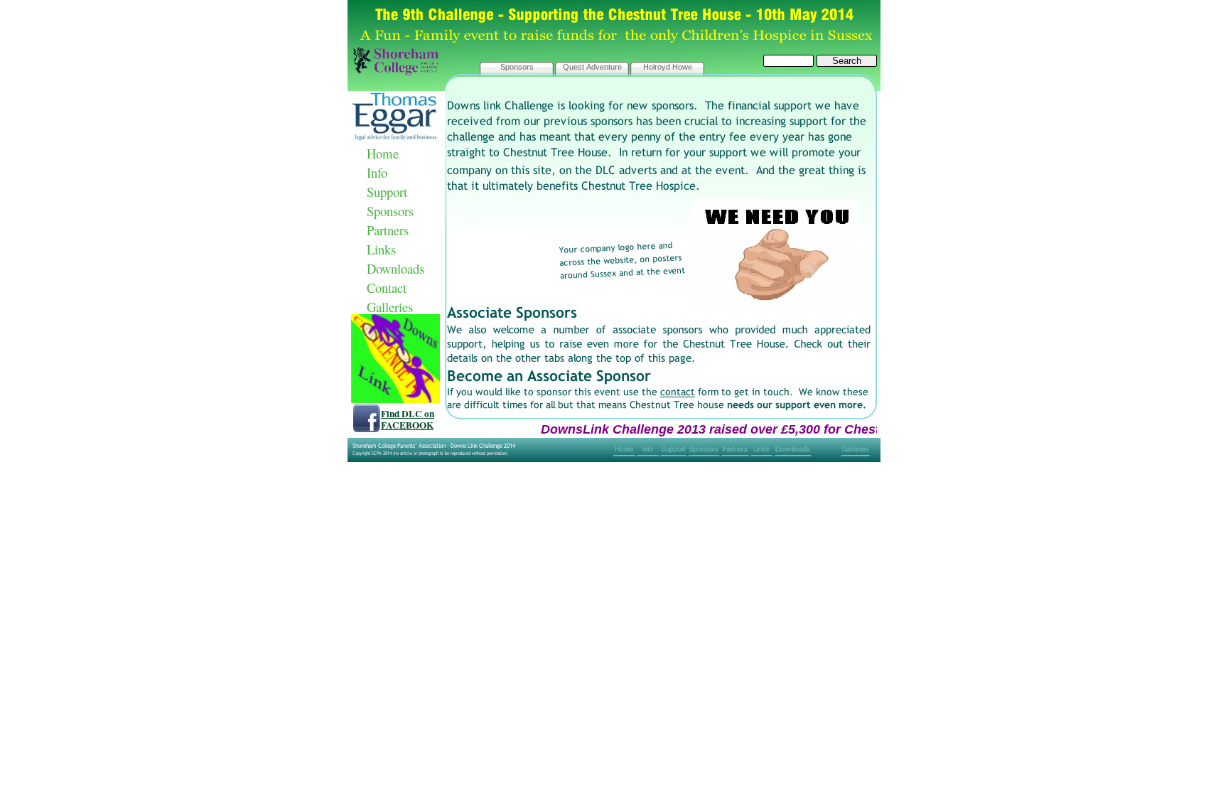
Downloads (395, 268)
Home (383, 153)
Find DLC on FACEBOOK (407, 419)
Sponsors (390, 211)
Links (381, 249)
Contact (386, 287)
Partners (388, 230)
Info (377, 172)
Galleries (390, 307)
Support (387, 191)
